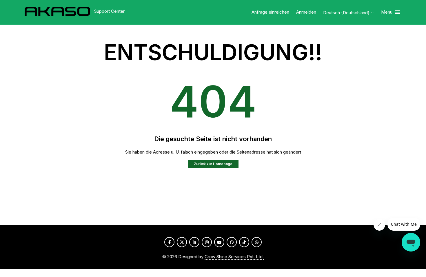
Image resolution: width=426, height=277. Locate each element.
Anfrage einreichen (270, 12)
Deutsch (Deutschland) (347, 12)
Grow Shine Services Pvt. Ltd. (234, 256)
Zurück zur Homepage (213, 164)
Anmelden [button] (306, 12)
